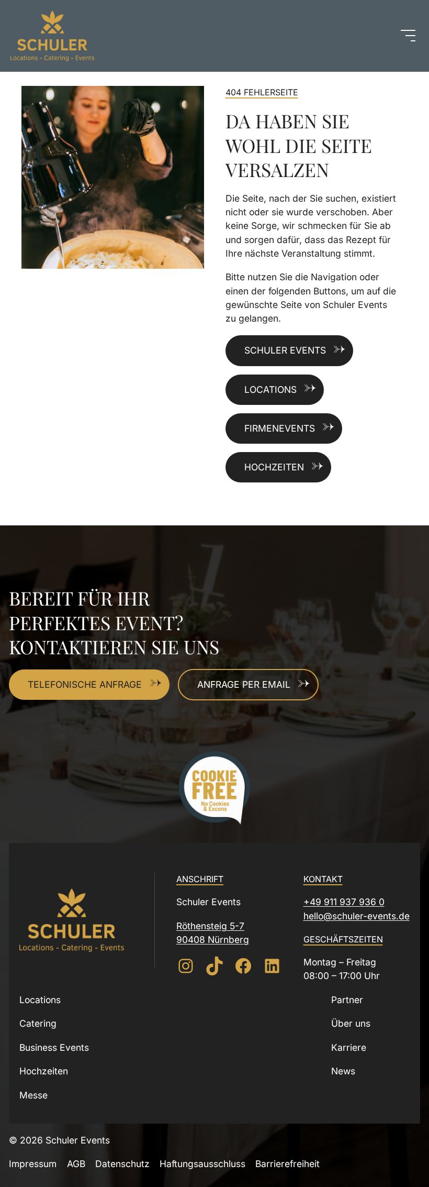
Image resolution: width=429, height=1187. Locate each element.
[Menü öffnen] (408, 35)
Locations (270, 389)
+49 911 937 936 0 (344, 901)
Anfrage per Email (243, 684)
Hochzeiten (274, 466)
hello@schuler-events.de (356, 915)
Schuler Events (285, 350)
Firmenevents (279, 428)
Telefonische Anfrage (85, 684)
